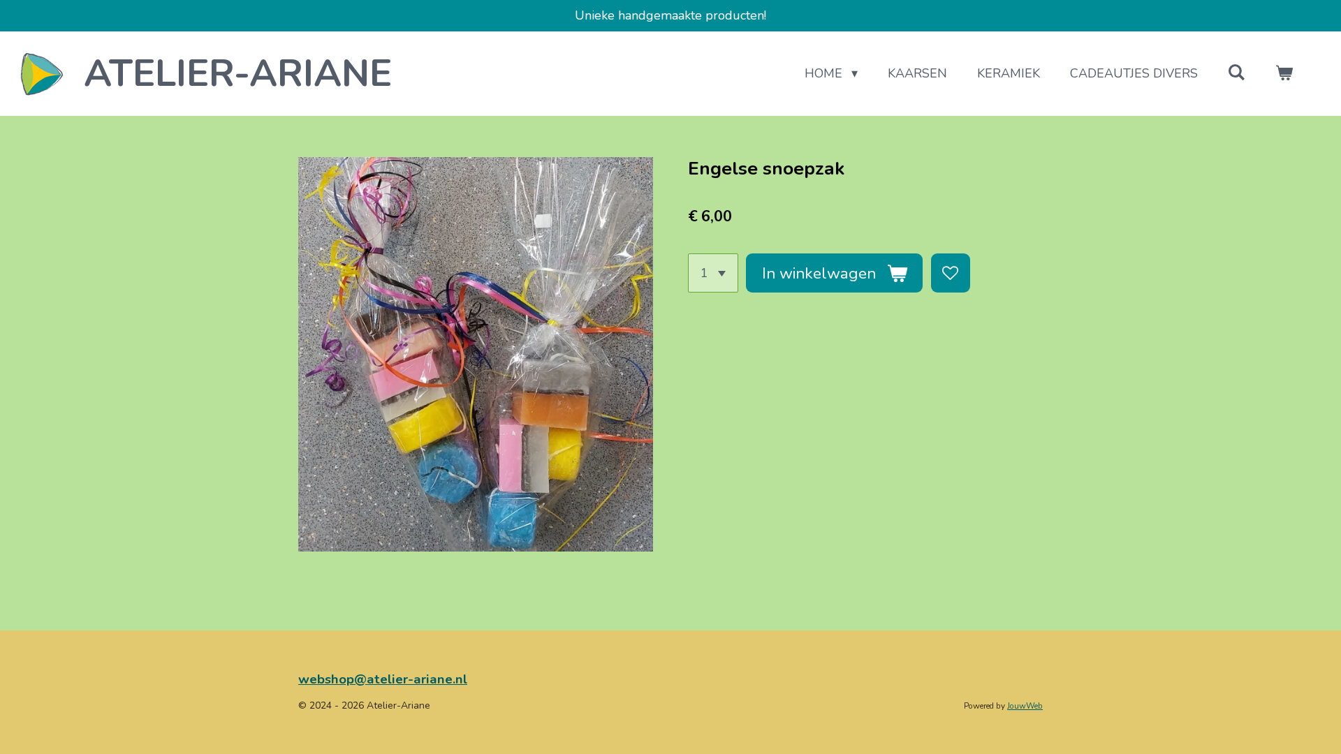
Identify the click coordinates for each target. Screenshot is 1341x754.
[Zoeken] (1236, 72)
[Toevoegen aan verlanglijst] (950, 273)
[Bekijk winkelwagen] (1284, 74)
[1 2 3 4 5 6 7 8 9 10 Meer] (713, 273)
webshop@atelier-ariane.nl (382, 679)
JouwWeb (1025, 705)
